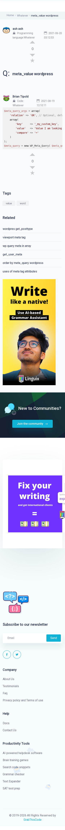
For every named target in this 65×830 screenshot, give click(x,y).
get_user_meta (12, 254)
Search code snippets (16, 767)
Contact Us (9, 730)
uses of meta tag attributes (20, 271)
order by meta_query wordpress (23, 263)
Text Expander (12, 781)
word (23, 203)
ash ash (18, 28)
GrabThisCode (33, 819)
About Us (8, 679)
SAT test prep (11, 788)
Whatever (22, 15)
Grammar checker (14, 774)
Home (10, 15)
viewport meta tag (14, 237)
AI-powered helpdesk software (22, 753)
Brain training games (15, 760)
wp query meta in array (17, 246)
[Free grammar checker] (29, 331)
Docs (6, 723)
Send (53, 638)
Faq (5, 693)
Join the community (30, 423)
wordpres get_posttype (18, 229)
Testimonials (11, 686)
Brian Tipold (21, 96)
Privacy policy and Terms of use (23, 700)
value (9, 203)
